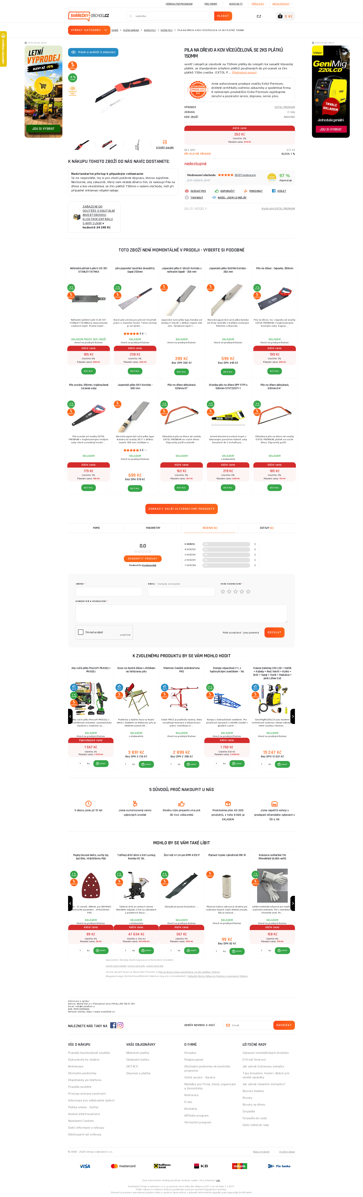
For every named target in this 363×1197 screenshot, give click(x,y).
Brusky (247, 1098)
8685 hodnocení (245, 175)
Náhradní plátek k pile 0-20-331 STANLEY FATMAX (88, 270)
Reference (191, 1095)
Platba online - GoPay (83, 1107)
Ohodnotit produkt (143, 558)
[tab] (210, 528)
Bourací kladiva (253, 1091)
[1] (223, 591)
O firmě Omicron (254, 1059)
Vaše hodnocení (232, 584)
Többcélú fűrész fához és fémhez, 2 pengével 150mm (217, 976)
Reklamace (75, 1066)
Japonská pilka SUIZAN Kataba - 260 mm (228, 270)
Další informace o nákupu (86, 1127)
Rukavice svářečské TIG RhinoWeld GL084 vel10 (272, 857)
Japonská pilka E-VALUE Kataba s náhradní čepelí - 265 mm (182, 270)
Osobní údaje (287, 1151)
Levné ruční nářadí (116, 966)
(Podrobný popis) (244, 72)
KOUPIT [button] (103, 763)
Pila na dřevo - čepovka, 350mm (274, 268)
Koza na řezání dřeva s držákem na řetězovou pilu (136, 670)
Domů (115, 30)
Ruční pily (150, 30)
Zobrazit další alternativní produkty (181, 509)
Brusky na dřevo (254, 1104)
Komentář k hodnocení (92, 601)
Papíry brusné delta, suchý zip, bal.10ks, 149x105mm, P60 (91, 857)
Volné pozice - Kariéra (199, 1077)
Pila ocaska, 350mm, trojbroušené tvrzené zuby (88, 386)
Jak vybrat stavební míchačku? (264, 1084)
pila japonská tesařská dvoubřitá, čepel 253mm (135, 270)
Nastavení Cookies (81, 1121)
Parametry (153, 528)
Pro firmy (211, 3)
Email (164, 584)
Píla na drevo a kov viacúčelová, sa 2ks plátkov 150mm (189, 972)
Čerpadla (249, 1111)
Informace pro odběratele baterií (91, 1100)
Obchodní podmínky (82, 1073)
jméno (81, 584)
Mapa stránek (261, 1151)
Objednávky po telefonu (85, 1080)
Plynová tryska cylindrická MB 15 (227, 855)
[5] (248, 591)
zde (218, 1180)
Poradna (190, 1053)
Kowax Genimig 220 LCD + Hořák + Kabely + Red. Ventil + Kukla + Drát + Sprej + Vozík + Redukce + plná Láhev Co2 (272, 673)
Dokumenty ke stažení (83, 1059)
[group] (90, 716)
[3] (235, 591)
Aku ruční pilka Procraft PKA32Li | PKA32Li (90, 670)
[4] (242, 591)
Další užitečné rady (256, 1125)
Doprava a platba (138, 1073)
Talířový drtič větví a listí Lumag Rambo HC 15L (136, 857)
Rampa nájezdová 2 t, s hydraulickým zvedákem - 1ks (227, 670)
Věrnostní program (179, 3)
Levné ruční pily (136, 966)
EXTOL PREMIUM (285, 107)
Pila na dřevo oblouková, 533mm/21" (182, 386)
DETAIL (88, 371)
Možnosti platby (137, 1053)
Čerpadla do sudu (255, 1118)
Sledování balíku (137, 1059)
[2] (229, 591)
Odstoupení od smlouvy (84, 1134)
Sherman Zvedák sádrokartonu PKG (181, 670)
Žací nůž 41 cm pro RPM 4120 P (182, 855)
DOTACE (132, 1066)
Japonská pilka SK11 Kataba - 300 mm (135, 386)
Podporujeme (193, 1059)
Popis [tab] (96, 528)
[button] (101, 763)
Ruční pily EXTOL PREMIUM (278, 209)
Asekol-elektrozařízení (84, 1114)
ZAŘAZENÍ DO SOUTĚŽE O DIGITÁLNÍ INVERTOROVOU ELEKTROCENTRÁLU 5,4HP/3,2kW (99, 215)
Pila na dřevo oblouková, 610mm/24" (275, 386)
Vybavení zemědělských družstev (266, 1053)
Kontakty (236, 3)
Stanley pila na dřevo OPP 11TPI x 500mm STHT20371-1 (228, 386)
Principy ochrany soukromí (87, 1093)
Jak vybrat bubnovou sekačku (263, 1066)
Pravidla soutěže (79, 1087)
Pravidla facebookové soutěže (89, 1053)
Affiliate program (196, 1115)
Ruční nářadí (131, 30)
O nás (188, 1102)
